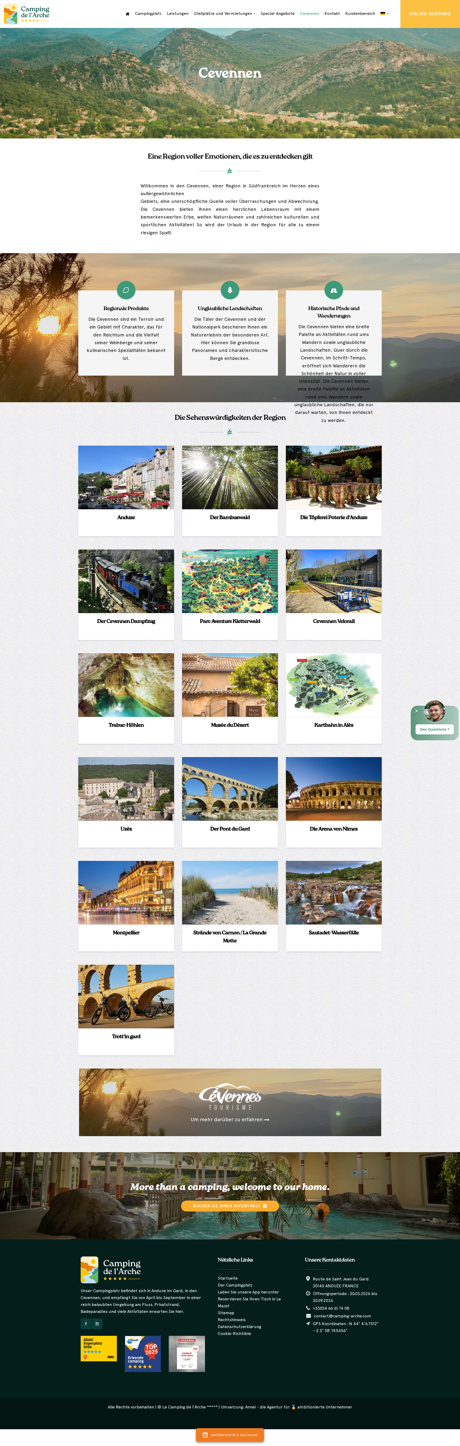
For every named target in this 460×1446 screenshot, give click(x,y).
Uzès (126, 829)
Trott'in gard (126, 1037)
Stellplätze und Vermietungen (223, 13)
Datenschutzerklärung (239, 1326)
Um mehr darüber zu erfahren (227, 1119)
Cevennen (309, 13)
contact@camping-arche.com (342, 1315)
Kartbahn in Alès (333, 725)
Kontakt (332, 13)
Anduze (126, 517)
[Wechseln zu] (384, 13)
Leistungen (177, 13)
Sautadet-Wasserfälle (334, 933)
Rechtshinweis (232, 1319)
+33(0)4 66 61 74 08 (330, 1308)
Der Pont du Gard (230, 829)
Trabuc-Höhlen (126, 725)
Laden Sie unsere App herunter (248, 1292)
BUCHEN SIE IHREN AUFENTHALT (227, 1206)
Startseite (228, 1278)
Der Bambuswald (230, 517)
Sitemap (226, 1312)
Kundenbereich (360, 13)
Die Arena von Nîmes (334, 829)
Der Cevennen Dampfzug (126, 621)
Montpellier (126, 933)
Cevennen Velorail (334, 621)
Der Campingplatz (235, 1285)
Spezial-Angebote (278, 13)
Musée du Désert (230, 725)
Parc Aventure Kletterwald (230, 621)
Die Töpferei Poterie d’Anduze (333, 517)
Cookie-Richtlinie (234, 1333)
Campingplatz (148, 13)
